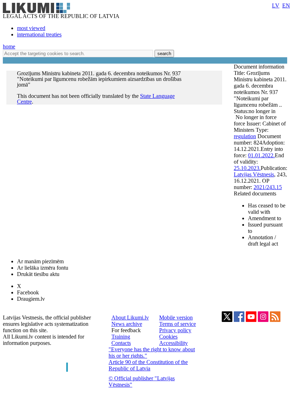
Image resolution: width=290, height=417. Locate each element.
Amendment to (264, 218)
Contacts (121, 343)
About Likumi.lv (130, 318)
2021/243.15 (268, 187)
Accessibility (173, 343)
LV (275, 5)
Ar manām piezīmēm (40, 261)
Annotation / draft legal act (263, 240)
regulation (245, 136)
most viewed (31, 28)
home (9, 46)
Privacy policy (175, 330)
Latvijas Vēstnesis (254, 174)
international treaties (39, 34)
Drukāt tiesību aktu (38, 274)
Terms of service (177, 324)
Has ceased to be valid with (266, 208)
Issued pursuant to (265, 228)
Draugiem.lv (31, 299)
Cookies (168, 337)
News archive (126, 324)
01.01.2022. (261, 155)
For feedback (126, 330)
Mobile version (176, 318)
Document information (260, 67)
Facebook (28, 292)
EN (286, 5)
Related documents (255, 193)
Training (120, 337)
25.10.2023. (247, 168)
